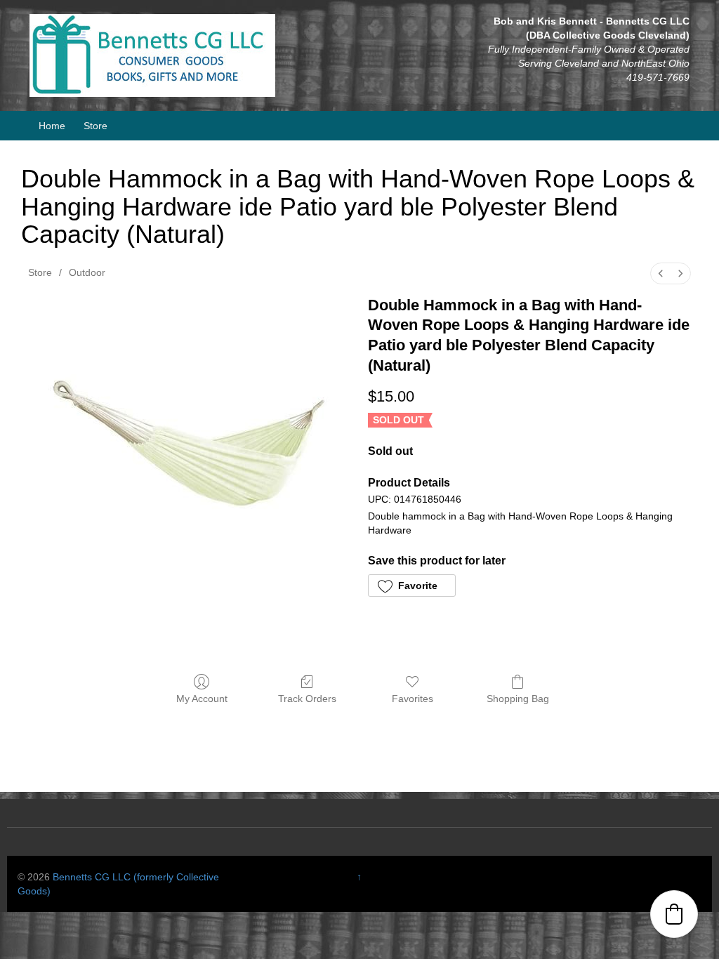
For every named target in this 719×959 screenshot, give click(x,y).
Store (95, 125)
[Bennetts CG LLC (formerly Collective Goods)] (152, 54)
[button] (412, 585)
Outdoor (87, 272)
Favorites (412, 698)
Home (52, 125)
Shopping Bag (518, 698)
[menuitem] (661, 273)
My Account (201, 698)
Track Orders (307, 698)
